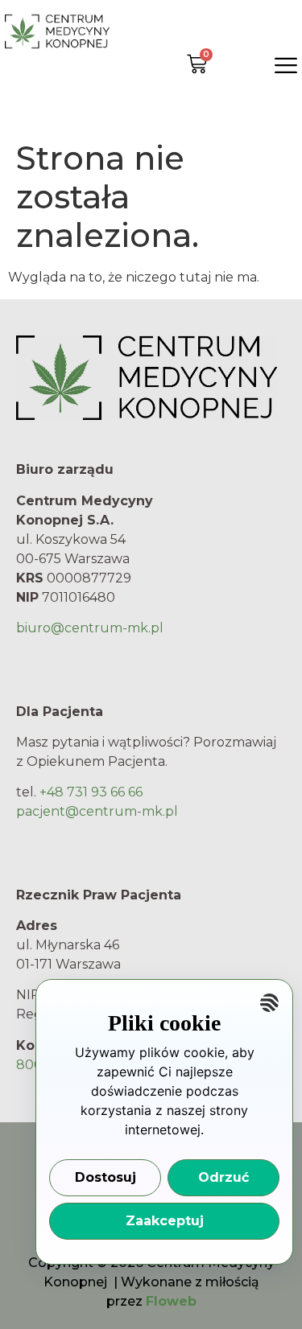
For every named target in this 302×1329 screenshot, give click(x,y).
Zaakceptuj (165, 1220)
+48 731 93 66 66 (91, 792)
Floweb (171, 1301)
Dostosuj (105, 1177)
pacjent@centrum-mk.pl (97, 811)
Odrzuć (223, 1177)
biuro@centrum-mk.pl (89, 628)
